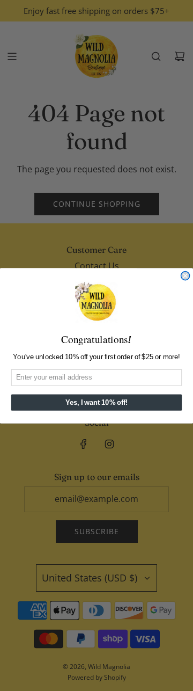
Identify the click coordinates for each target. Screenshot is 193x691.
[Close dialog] (185, 275)
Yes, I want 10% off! (96, 402)
